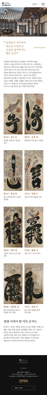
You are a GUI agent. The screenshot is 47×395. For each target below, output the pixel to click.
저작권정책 (23, 368)
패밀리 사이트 (19, 388)
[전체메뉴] (43, 4)
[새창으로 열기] (23, 381)
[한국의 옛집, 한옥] (7, 31)
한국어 (34, 4)
